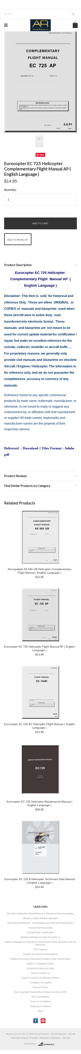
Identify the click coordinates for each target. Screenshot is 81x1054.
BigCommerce (47, 1044)
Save (42, 154)
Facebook (35, 1020)
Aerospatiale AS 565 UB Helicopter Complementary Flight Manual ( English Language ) (39, 571)
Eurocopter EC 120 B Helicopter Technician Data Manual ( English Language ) (39, 881)
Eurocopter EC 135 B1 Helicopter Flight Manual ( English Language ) (39, 726)
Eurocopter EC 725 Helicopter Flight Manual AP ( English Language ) (39, 648)
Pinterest (43, 1020)
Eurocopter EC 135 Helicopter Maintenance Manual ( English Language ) (39, 803)
